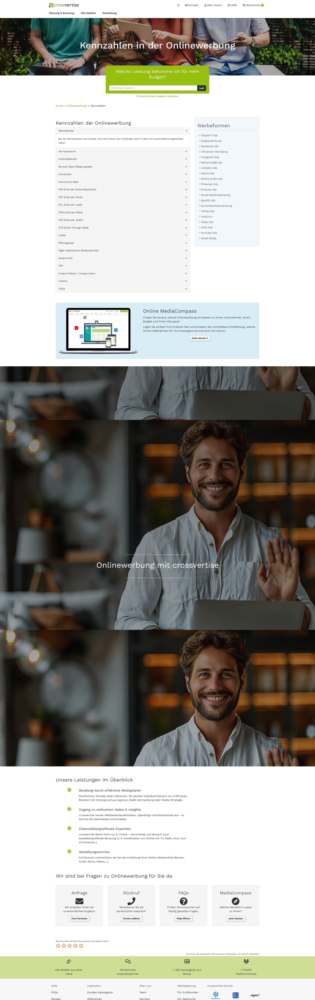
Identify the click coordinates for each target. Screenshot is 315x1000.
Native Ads (207, 173)
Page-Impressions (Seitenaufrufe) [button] (78, 250)
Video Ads (207, 222)
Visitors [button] (62, 281)
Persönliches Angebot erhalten (158, 96)
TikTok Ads (207, 211)
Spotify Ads (208, 200)
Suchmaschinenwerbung (216, 205)
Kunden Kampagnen (100, 992)
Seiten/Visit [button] (65, 258)
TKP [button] (60, 265)
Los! (201, 88)
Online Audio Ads (211, 178)
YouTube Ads (209, 232)
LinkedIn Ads (209, 167)
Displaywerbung (211, 140)
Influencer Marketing (214, 151)
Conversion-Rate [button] (68, 181)
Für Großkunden (187, 992)
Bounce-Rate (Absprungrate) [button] (75, 166)
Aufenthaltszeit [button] (67, 158)
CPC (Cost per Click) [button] (70, 197)
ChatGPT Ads (209, 135)
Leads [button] (61, 235)
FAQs (54, 992)
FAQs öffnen (183, 918)
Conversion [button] (65, 174)
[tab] (123, 131)
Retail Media (208, 238)
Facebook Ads (210, 146)
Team (142, 992)
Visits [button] (61, 288)
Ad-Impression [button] (67, 151)
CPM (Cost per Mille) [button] (70, 212)
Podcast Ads (209, 189)
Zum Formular (79, 918)
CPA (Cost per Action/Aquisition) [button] (77, 189)
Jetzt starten (199, 338)
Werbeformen (213, 125)
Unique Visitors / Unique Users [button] (76, 273)
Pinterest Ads (209, 184)
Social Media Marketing (215, 195)
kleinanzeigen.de (211, 162)
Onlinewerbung (77, 105)
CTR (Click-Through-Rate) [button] (73, 227)
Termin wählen (131, 918)
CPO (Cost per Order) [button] (70, 220)
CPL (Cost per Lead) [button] (70, 204)
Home (59, 105)
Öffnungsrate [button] (66, 242)
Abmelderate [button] (66, 130)
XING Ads (207, 227)
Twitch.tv (206, 216)
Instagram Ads (210, 157)
